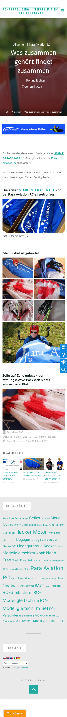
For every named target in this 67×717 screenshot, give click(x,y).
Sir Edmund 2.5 (51, 616)
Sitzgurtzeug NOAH (12, 621)
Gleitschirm (56, 524)
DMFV (17, 524)
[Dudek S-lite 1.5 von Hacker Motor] (33, 463)
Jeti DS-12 (9, 539)
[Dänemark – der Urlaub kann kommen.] (13, 463)
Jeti (58, 532)
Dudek (40, 525)
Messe (60, 546)
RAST (36, 436)
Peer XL (23, 578)
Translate (24, 667)
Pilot (61, 578)
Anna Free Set (10, 518)
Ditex (10, 525)
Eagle (46, 525)
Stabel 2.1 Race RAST (37, 441)
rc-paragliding (26, 615)
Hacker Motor (31, 532)
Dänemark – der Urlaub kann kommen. (11, 476)
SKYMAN (27, 620)
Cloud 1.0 (45, 518)
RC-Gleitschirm (18, 592)
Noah (40, 553)
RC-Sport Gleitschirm (13, 441)
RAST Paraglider (48, 436)
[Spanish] (18, 658)
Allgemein (19, 44)
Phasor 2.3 (34, 578)
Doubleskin (29, 524)
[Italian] (15, 658)
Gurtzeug (9, 532)
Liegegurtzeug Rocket (36, 546)
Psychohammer (26, 586)
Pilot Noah (10, 585)
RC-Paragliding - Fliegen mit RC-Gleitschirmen (31, 11)
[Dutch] (7, 658)
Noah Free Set (22, 560)
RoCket (39, 615)
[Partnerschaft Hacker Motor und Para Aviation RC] (54, 463)
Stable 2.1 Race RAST (48, 621)
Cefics (34, 518)
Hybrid (8, 436)
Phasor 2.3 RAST (49, 578)
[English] (11, 658)
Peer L (14, 578)
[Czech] (4, 658)
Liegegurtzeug (27, 539)
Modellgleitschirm (19, 553)
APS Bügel (23, 518)
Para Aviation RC (40, 44)
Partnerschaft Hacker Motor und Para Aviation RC (53, 476)
